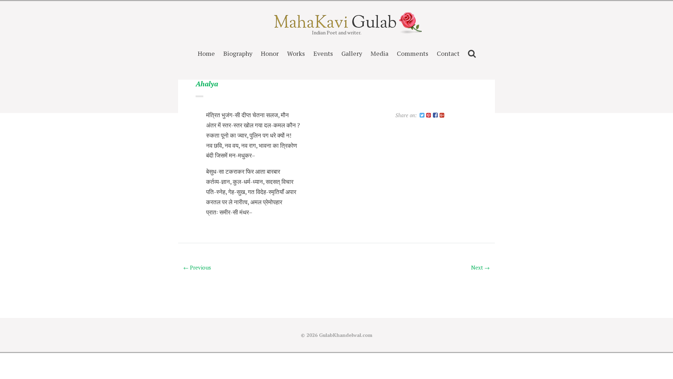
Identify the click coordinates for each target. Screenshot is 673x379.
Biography (237, 53)
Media (379, 53)
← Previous (197, 267)
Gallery (351, 53)
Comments (412, 53)
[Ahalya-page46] (422, 115)
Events (323, 53)
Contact (448, 53)
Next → (480, 267)
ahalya (207, 84)
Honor (270, 53)
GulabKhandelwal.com (345, 335)
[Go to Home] (336, 26)
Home (206, 53)
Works (296, 53)
